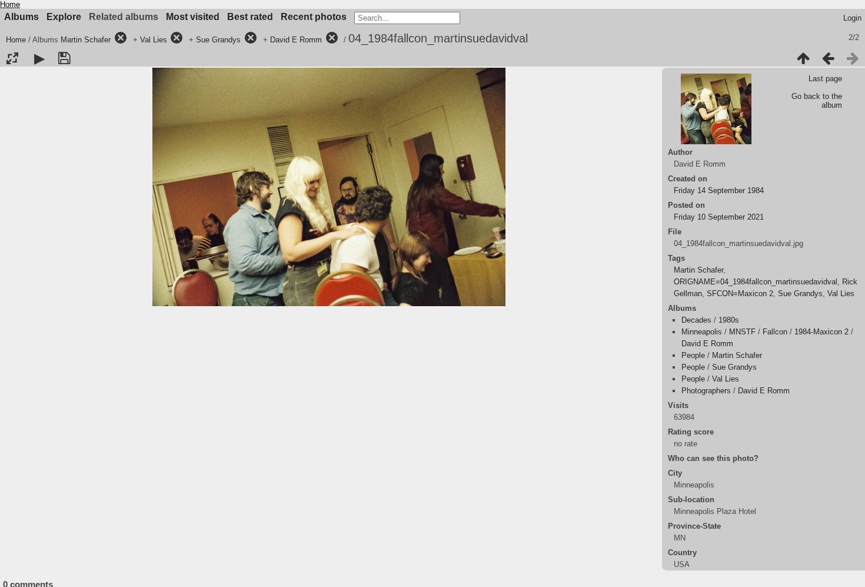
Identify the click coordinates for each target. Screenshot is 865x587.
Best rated (250, 17)
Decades (696, 320)
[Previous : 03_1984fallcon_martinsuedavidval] (828, 58)
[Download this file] (64, 58)
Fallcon (775, 331)
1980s (728, 320)
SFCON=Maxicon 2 (740, 293)
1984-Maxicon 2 (821, 331)
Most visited (192, 17)
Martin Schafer (86, 39)
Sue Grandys (218, 39)
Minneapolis (701, 331)
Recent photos (314, 17)
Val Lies (153, 39)
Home (10, 4)
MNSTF (742, 331)
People (693, 355)
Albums (21, 17)
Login (852, 18)
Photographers (706, 390)
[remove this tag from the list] (121, 39)
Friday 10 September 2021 (719, 217)
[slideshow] (39, 58)
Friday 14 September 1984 (719, 190)
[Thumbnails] (803, 58)
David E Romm (296, 39)
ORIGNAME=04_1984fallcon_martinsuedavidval (755, 281)
